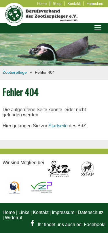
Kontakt (73, 3)
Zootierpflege (15, 72)
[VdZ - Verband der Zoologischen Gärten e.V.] (15, 194)
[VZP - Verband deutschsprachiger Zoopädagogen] (41, 194)
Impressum (63, 212)
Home (42, 3)
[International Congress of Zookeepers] (60, 175)
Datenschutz (90, 212)
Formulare (94, 3)
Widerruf (13, 217)
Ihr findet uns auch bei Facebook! (71, 224)
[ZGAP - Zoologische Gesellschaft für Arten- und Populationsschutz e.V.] (87, 175)
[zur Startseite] (14, 24)
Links (23, 212)
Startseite (58, 125)
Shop (57, 3)
